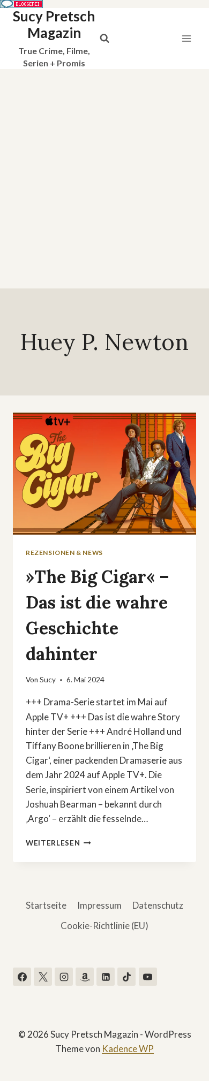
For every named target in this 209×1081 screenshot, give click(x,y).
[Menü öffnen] (186, 38)
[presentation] (104, 474)
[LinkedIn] (105, 977)
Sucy (48, 679)
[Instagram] (64, 977)
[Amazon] (85, 977)
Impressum (99, 905)
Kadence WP (128, 1048)
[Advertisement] (104, 178)
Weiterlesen (58, 843)
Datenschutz (157, 905)
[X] (43, 977)
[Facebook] (22, 977)
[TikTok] (126, 977)
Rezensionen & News (64, 553)
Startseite (46, 905)
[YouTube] (148, 977)
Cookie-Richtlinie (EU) (104, 925)
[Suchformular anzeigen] (104, 38)
